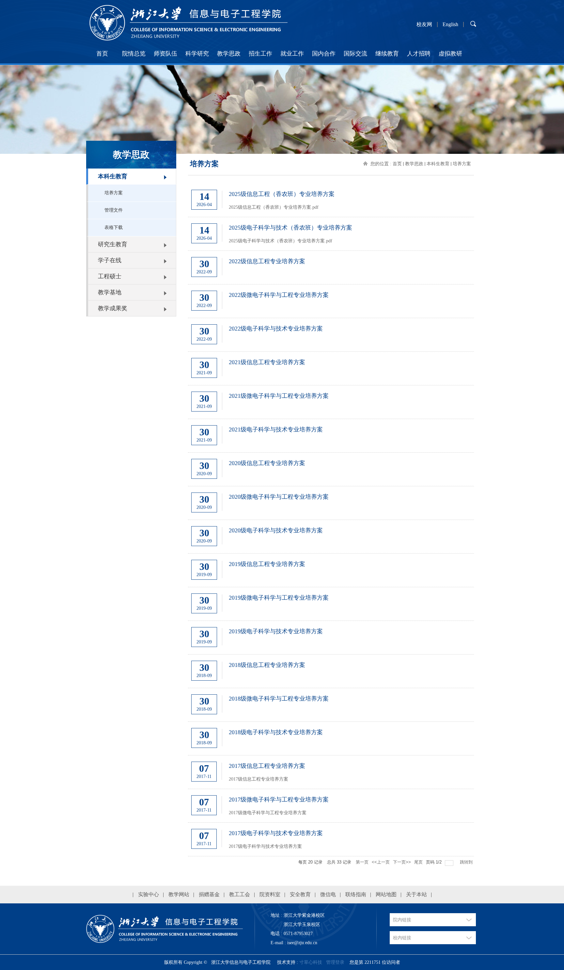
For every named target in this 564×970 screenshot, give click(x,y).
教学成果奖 (112, 308)
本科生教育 (112, 176)
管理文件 (113, 210)
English (450, 24)
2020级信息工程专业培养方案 (267, 463)
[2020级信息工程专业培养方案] (351, 476)
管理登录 (335, 962)
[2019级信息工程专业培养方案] (351, 577)
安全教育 (300, 894)
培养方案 (113, 192)
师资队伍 (165, 53)
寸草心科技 (310, 962)
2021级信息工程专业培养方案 (267, 362)
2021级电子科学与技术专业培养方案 (276, 429)
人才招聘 (419, 53)
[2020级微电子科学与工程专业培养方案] (351, 510)
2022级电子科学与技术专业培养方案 (276, 328)
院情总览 (134, 53)
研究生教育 (112, 244)
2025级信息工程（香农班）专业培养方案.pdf (274, 207)
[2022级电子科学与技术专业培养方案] (351, 342)
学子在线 (109, 260)
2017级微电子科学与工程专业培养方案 (279, 799)
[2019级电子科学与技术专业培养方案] (351, 644)
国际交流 (355, 53)
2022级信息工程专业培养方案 (267, 261)
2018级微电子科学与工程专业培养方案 (279, 698)
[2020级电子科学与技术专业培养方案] (351, 543)
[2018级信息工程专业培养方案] (351, 678)
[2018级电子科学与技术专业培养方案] (351, 745)
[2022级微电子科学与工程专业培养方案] (351, 308)
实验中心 (148, 894)
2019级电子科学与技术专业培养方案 (276, 631)
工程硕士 (109, 276)
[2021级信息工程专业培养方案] (351, 375)
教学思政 (229, 53)
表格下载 (113, 227)
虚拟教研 (450, 53)
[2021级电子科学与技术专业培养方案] (351, 442)
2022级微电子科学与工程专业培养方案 (279, 295)
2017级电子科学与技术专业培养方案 (276, 833)
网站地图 (386, 894)
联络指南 (355, 894)
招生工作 (260, 53)
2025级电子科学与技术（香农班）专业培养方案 (290, 227)
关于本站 (416, 894)
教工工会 (239, 894)
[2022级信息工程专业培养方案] (351, 274)
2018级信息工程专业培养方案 (267, 665)
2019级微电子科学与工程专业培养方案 (279, 597)
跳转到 (467, 862)
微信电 (328, 894)
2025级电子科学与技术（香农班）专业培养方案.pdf (280, 240)
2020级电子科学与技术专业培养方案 (276, 530)
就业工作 (292, 53)
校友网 (424, 24)
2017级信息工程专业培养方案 (267, 766)
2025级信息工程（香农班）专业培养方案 (282, 194)
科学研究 (197, 53)
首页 (102, 53)
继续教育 (387, 53)
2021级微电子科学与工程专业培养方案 (279, 396)
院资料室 (269, 894)
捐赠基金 (209, 894)
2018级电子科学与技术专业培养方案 (276, 732)
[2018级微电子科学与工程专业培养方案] (351, 712)
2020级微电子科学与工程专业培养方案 (279, 496)
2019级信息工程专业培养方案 (267, 564)
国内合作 (324, 53)
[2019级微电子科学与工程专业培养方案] (351, 611)
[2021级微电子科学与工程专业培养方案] (351, 409)
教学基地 (109, 292)
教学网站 (178, 894)
